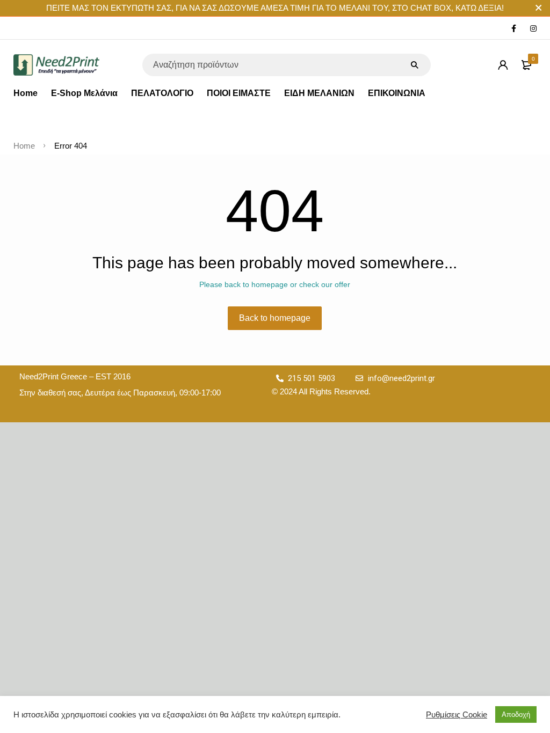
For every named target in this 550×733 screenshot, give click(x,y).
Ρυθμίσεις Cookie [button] (456, 714)
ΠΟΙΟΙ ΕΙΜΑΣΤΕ (239, 93)
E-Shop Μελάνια (84, 93)
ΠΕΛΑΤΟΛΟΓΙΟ (162, 93)
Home (25, 93)
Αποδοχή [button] (516, 714)
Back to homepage (274, 317)
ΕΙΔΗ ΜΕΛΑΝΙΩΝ (319, 93)
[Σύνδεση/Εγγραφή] (503, 65)
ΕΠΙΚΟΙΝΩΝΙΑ (396, 93)
